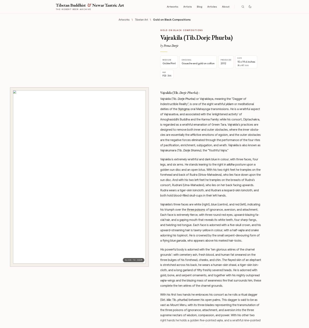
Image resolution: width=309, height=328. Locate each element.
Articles (212, 6)
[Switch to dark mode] (250, 6)
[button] (79, 177)
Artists (187, 6)
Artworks (172, 6)
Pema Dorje (171, 45)
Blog (199, 6)
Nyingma (184, 109)
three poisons (196, 210)
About (225, 6)
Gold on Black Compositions (172, 19)
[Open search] (243, 6)
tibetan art (141, 19)
